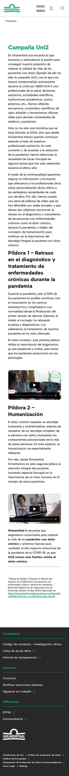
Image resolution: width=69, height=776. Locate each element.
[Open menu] (62, 8)
